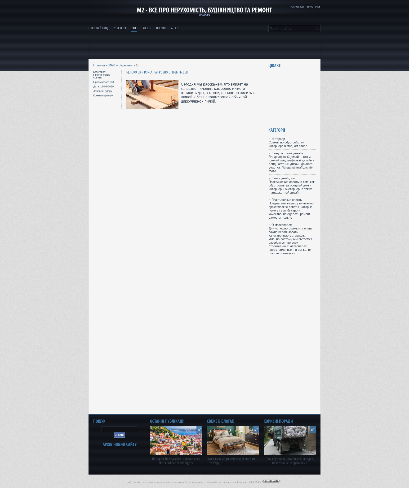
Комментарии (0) (103, 95)
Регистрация (297, 6)
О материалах (281, 225)
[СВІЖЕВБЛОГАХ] (220, 421)
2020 (111, 65)
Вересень (125, 65)
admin (108, 91)
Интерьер (278, 139)
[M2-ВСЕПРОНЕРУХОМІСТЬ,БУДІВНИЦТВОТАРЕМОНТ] (204, 10)
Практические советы (101, 76)
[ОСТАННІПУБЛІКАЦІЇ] (167, 421)
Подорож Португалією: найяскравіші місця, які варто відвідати (176, 461)
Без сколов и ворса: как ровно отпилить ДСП (157, 72)
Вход (310, 6)
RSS (317, 6)
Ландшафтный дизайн (287, 153)
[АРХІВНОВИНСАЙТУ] (120, 444)
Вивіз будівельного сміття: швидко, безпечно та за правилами (290, 461)
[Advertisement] (204, 47)
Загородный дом (283, 178)
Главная (99, 65)
